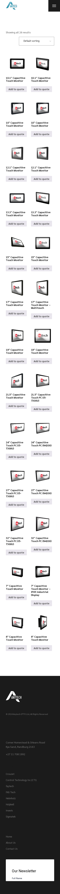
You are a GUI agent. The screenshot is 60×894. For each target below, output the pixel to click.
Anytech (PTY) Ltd (21, 714)
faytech (10, 786)
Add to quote (16, 89)
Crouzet (10, 773)
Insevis (9, 810)
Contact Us (12, 848)
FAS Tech (10, 792)
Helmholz (11, 798)
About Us (11, 842)
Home (9, 836)
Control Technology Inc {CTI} (21, 780)
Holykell (10, 804)
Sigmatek (11, 816)
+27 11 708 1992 (15, 754)
